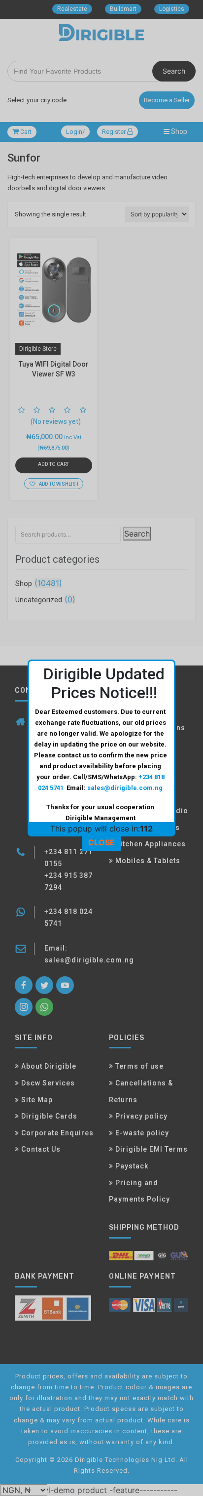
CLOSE (101, 842)
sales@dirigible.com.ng (125, 787)
